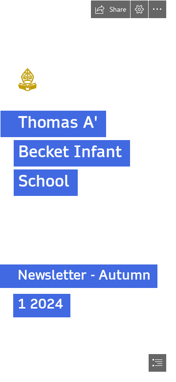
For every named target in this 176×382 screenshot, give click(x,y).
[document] (88, 191)
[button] (110, 9)
